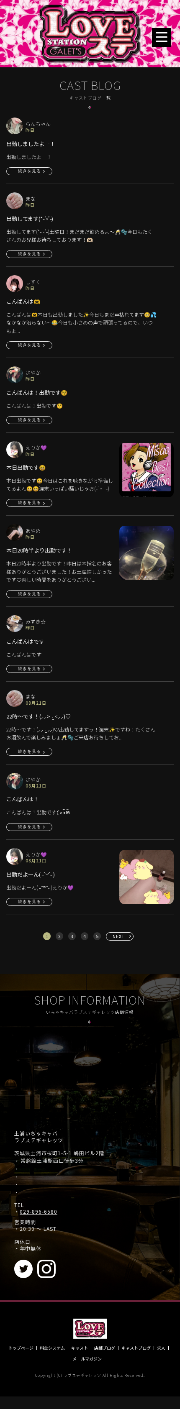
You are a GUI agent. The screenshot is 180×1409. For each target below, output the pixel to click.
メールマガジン (87, 1359)
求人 (161, 1348)
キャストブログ (136, 1348)
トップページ (20, 1348)
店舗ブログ (104, 1348)
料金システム (52, 1348)
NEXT (119, 936)
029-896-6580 (38, 1211)
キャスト (79, 1348)
